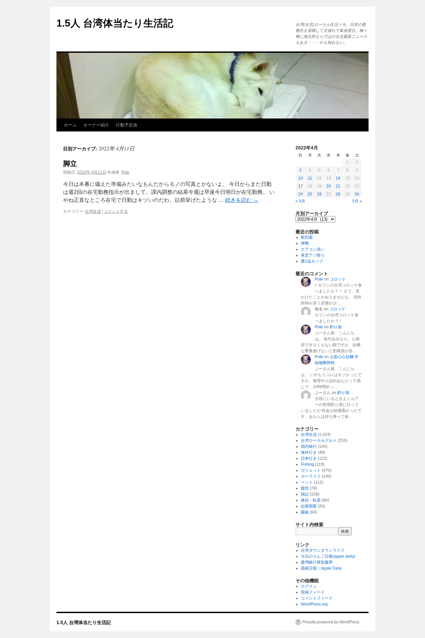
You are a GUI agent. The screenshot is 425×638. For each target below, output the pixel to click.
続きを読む (241, 200)
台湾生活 (93, 211)
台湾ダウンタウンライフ (323, 550)
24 (300, 194)
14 (338, 178)
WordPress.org (314, 604)
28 (338, 194)
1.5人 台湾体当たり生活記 (114, 23)
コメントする (116, 211)
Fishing (307, 464)
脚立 (70, 163)
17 (300, 186)
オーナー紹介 (96, 124)
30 (357, 194)
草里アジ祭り (313, 255)
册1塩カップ (312, 261)
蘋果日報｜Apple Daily (321, 568)
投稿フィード (313, 592)
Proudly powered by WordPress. (331, 622)
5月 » (357, 201)
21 (338, 186)
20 (328, 186)
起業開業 (309, 506)
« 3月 (300, 201)
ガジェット (311, 470)
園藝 (305, 512)
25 (309, 194)
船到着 (307, 237)
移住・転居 (311, 500)
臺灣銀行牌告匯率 (317, 562)
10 (300, 178)
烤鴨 (305, 243)
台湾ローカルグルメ (319, 440)
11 (310, 178)
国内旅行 (309, 446)
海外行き (309, 452)
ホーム (70, 124)
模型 (305, 488)
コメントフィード (317, 598)
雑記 (305, 494)
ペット (307, 482)
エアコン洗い (313, 249)
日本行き (309, 458)
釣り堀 (336, 327)
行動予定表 (126, 124)
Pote (125, 172)
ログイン (309, 586)
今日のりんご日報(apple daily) (328, 556)
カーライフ (311, 476)
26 (319, 194)
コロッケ (338, 279)
